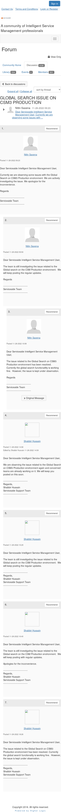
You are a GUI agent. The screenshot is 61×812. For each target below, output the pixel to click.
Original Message (34, 398)
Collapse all (26, 91)
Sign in (54, 3)
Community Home (12, 65)
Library (9, 72)
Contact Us (7, 9)
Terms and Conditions (26, 9)
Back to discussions (14, 84)
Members (45, 72)
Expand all (12, 91)
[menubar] (30, 8)
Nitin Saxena (30, 154)
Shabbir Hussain (32, 441)
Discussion (35, 65)
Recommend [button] (52, 128)
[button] (4, 109)
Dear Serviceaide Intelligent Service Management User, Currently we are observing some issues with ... (32, 114)
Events (27, 72)
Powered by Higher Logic (30, 810)
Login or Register (49, 9)
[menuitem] (8, 8)
